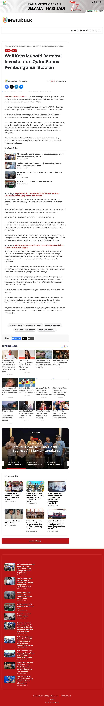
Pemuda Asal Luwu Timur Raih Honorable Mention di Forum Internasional (25, 680)
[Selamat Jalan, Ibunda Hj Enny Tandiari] (14, 514)
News (13, 46)
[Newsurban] (17, 20)
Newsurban (11, 81)
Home (8, 46)
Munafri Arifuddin (34, 325)
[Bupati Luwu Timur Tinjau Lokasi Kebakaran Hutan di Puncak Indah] (10, 175)
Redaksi (52, 699)
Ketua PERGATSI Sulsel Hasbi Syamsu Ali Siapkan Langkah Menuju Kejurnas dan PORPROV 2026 (35, 450)
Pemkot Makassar (53, 325)
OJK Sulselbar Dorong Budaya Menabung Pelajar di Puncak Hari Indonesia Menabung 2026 (34, 525)
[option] (35, 448)
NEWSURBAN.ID (20, 97)
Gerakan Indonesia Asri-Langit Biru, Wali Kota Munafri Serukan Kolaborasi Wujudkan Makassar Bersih (25, 627)
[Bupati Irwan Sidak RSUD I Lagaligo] (9, 616)
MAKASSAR (9, 97)
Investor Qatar (16, 325)
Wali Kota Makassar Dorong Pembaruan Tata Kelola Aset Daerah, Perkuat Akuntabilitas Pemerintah (55, 498)
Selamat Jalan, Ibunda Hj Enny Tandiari (13, 522)
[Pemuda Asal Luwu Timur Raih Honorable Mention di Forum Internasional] (9, 679)
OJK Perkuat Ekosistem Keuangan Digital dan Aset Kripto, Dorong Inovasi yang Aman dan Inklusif (56, 525)
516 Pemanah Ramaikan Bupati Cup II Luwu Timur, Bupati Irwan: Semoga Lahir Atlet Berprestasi (25, 568)
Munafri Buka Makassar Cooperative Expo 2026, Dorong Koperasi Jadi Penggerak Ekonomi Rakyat (35, 497)
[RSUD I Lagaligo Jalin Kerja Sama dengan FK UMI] (10, 184)
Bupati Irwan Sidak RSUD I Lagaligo (24, 615)
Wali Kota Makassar (47, 330)
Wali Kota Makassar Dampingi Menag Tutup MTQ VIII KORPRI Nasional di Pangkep (25, 654)
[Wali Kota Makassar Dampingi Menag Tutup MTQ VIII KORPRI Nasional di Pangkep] (9, 653)
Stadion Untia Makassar (25, 330)
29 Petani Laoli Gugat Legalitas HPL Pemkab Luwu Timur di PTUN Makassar (13, 496)
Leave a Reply (35, 541)
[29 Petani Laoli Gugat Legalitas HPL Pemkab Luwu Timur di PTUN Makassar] (14, 486)
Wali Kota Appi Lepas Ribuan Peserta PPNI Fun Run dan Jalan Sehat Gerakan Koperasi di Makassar (25, 641)
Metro (8, 50)
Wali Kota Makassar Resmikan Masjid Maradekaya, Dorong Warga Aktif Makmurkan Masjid (25, 582)
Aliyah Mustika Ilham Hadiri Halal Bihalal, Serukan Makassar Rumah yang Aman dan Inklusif (32, 194)
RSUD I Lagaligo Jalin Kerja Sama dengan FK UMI (35, 181)
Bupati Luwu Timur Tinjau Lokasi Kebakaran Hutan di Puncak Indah (24, 595)
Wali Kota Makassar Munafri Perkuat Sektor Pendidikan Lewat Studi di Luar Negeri (34, 246)
